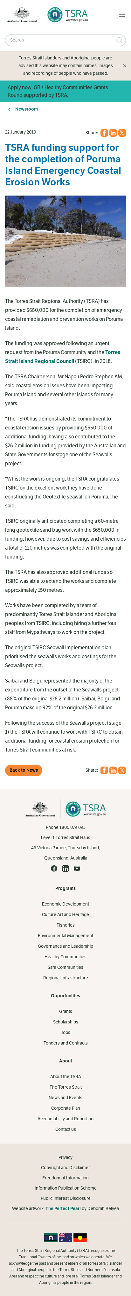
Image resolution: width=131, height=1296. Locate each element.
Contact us (65, 1129)
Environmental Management (65, 935)
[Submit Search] (119, 40)
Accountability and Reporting (65, 1119)
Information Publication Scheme (66, 1188)
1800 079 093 (72, 827)
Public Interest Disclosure (66, 1198)
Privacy (65, 1157)
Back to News (24, 770)
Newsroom (26, 109)
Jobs (65, 1032)
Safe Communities (65, 967)
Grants (65, 1011)
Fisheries (66, 925)
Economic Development (65, 904)
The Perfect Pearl (63, 1208)
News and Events (65, 1097)
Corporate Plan (65, 1108)
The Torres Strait (66, 1087)
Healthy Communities (65, 957)
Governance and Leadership (65, 946)
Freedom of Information (65, 1178)
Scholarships (65, 1022)
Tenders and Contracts (66, 1043)
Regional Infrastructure (65, 978)
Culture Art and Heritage (65, 914)
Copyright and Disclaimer (65, 1167)
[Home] (66, 14)
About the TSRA (65, 1076)
